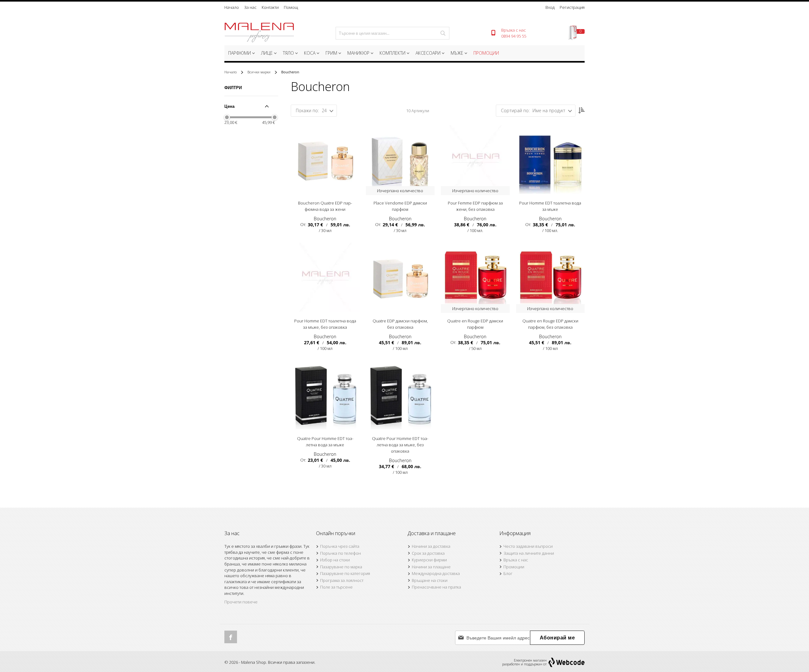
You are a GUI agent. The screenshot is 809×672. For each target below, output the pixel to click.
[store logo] (259, 33)
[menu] (404, 54)
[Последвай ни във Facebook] (230, 637)
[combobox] (392, 33)
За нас (250, 7)
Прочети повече (241, 602)
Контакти (270, 7)
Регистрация (572, 7)
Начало (231, 7)
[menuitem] (240, 53)
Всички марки (259, 72)
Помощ (291, 7)
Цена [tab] (229, 106)
